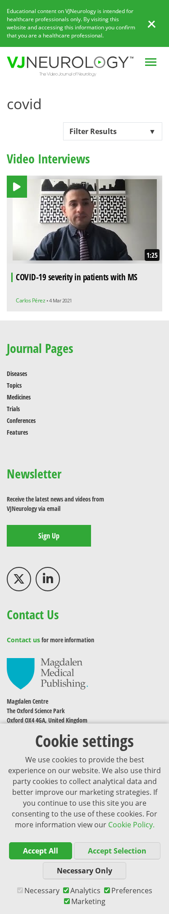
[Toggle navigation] (150, 63)
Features (17, 432)
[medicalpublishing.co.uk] (47, 673)
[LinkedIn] (48, 579)
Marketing (88, 901)
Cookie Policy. (131, 825)
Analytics (85, 890)
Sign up (48, 536)
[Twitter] (19, 579)
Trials (13, 408)
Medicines (19, 397)
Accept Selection (117, 851)
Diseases (17, 373)
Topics (14, 385)
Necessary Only (84, 871)
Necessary (41, 890)
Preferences (131, 890)
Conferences (21, 420)
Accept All (40, 851)
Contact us (23, 640)
